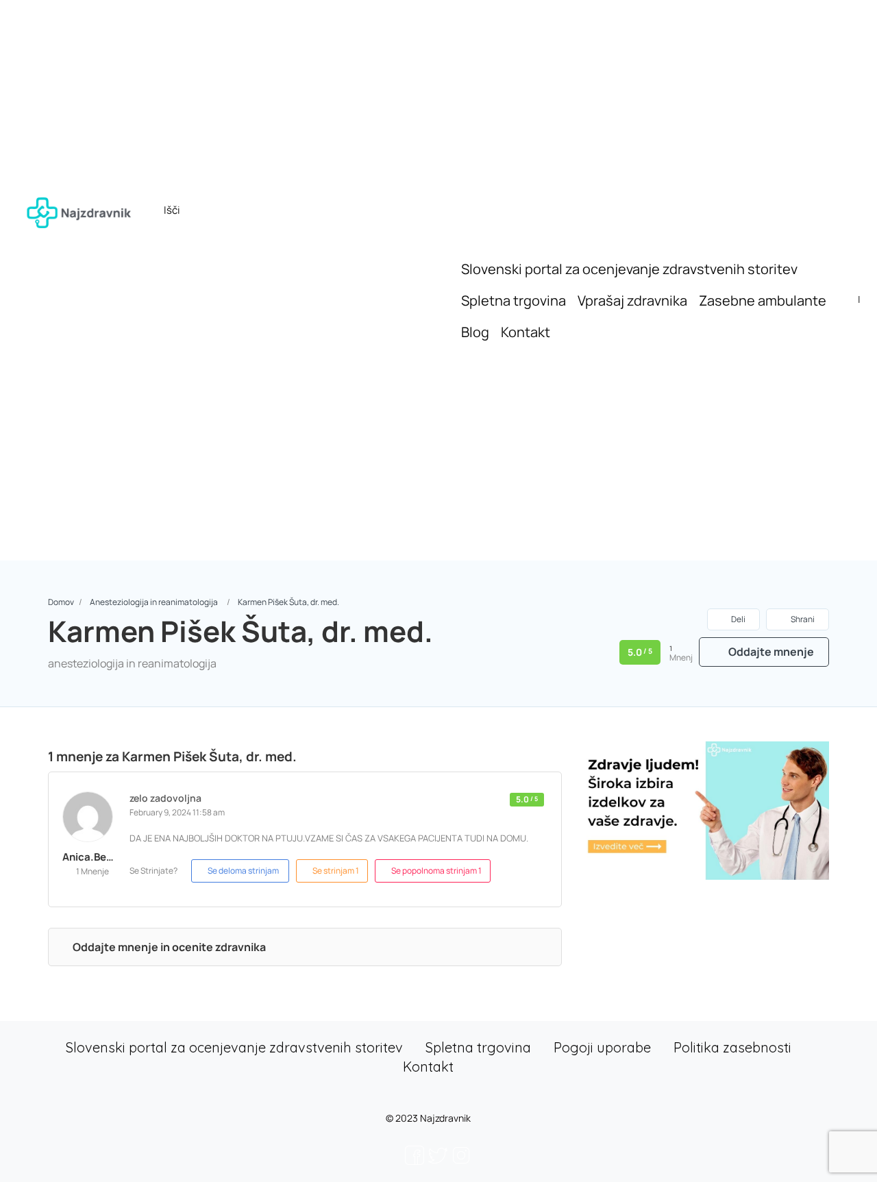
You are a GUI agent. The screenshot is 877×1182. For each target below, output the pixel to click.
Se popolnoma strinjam (436, 870)
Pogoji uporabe (602, 1047)
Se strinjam (335, 870)
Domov (61, 602)
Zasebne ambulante (762, 300)
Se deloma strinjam (243, 870)
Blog (475, 332)
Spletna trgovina (513, 300)
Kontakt (525, 332)
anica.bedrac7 (98, 857)
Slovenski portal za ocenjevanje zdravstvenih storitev (629, 269)
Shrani (802, 619)
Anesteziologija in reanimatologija (154, 602)
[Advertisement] (438, 451)
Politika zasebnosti (732, 1047)
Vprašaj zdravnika (632, 300)
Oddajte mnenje (770, 651)
